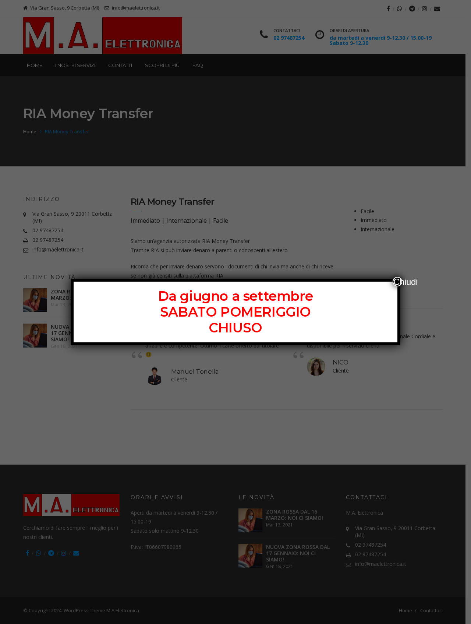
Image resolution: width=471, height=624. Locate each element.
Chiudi (397, 281)
